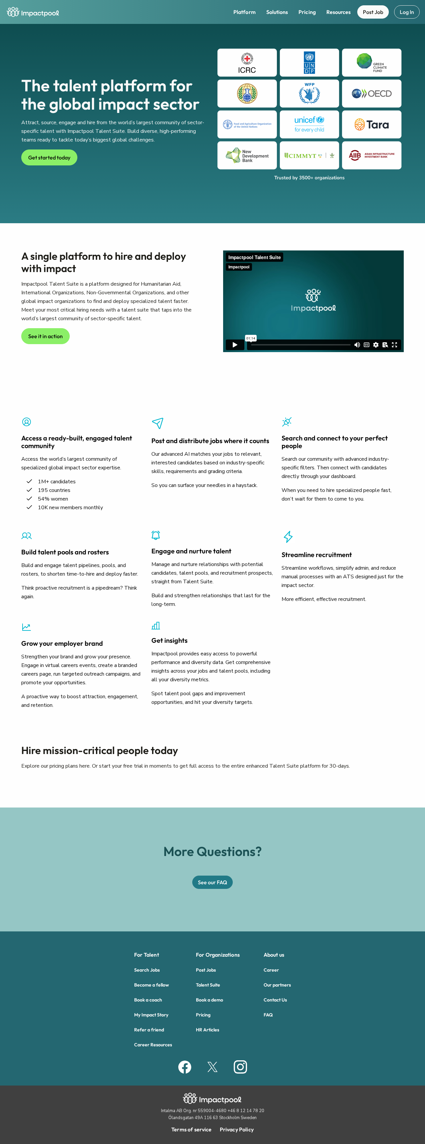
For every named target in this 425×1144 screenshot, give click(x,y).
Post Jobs (206, 970)
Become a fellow (151, 985)
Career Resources (153, 1045)
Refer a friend (149, 1030)
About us (274, 954)
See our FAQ (212, 882)
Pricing (307, 12)
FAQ (268, 1015)
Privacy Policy (237, 1129)
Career (271, 970)
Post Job (373, 12)
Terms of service (191, 1129)
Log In (407, 12)
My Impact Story (151, 1015)
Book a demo (209, 1000)
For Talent (146, 954)
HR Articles (207, 1030)
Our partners (277, 985)
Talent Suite (208, 985)
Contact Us (275, 1000)
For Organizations (218, 954)
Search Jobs (147, 970)
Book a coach (148, 1000)
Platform (244, 12)
